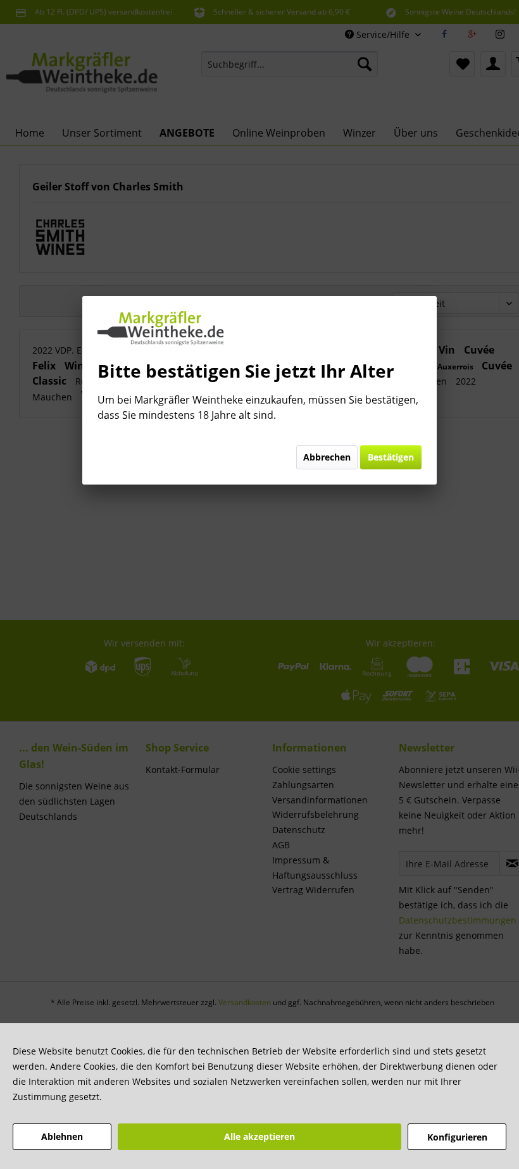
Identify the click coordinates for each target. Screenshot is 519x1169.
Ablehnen (62, 1136)
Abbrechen (327, 457)
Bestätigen (391, 457)
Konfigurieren (457, 1137)
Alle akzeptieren (259, 1136)
